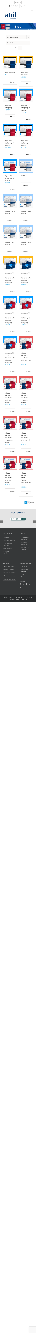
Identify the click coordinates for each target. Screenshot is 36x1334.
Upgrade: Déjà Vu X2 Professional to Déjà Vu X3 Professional (26, 278)
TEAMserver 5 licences (9, 243)
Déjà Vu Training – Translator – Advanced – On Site (26, 438)
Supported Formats (7, 553)
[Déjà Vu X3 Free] (10, 62)
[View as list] (20, 48)
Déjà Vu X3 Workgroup (8, 106)
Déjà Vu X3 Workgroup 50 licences (9, 178)
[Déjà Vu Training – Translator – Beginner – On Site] (26, 343)
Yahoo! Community (9, 579)
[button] (1, 521)
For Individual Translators (24, 538)
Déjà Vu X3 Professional (25, 73)
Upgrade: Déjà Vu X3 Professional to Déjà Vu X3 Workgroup (10, 358)
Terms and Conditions (21, 599)
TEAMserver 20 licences (26, 212)
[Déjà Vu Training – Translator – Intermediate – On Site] (26, 383)
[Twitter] (23, 584)
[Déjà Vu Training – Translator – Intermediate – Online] (10, 423)
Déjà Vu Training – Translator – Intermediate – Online (10, 438)
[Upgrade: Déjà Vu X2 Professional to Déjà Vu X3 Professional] (26, 263)
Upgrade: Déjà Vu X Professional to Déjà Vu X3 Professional (10, 278)
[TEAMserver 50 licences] (26, 232)
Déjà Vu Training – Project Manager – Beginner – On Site (26, 479)
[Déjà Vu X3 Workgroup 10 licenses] (26, 95)
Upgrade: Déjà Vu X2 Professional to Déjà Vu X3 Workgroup (10, 318)
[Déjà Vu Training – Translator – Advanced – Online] (10, 463)
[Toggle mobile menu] (32, 11)
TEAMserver (25, 176)
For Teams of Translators (24, 543)
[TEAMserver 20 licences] (26, 201)
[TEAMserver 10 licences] (10, 201)
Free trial (6, 537)
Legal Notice (12, 599)
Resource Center (9, 566)
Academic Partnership (24, 576)
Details (13, 82)
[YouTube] (26, 584)
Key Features (8, 548)
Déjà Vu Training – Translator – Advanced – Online (9, 478)
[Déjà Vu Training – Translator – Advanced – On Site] (26, 423)
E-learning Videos (9, 573)
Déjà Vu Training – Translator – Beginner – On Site (26, 358)
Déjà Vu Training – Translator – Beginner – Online (9, 398)
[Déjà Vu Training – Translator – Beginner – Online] (10, 383)
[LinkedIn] (29, 584)
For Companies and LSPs (25, 548)
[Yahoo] (20, 587)
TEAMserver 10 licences (10, 212)
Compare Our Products (8, 544)
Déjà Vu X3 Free (10, 72)
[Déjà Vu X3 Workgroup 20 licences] (10, 130)
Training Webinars (9, 576)
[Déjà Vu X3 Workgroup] (10, 95)
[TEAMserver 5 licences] (10, 232)
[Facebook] (20, 584)
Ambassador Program (24, 571)
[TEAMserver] (26, 166)
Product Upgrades (9, 540)
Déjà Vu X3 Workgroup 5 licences (25, 142)
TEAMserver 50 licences (26, 243)
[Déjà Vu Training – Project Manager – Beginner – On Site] (26, 463)
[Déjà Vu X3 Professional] (26, 62)
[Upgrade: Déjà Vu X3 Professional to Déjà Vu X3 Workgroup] (10, 343)
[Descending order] (28, 37)
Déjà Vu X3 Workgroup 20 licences (9, 142)
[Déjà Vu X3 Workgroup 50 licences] (10, 166)
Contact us (24, 566)
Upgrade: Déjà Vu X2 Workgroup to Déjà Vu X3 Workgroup (25, 318)
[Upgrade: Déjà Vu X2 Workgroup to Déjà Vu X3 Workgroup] (26, 303)
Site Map (29, 598)
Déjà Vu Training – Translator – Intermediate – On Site (26, 398)
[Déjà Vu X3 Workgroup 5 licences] (26, 130)
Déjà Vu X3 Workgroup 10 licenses (25, 107)
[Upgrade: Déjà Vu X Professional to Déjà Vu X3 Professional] (10, 263)
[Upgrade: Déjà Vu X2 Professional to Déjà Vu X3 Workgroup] (10, 303)
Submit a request (9, 570)
